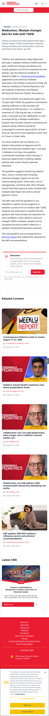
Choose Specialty (22, 10)
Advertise (25, 625)
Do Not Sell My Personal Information (24, 641)
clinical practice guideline (33, 76)
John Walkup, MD (12, 441)
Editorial (24, 630)
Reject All (27, 705)
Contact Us (24, 627)
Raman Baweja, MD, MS (15, 391)
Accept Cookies (27, 712)
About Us (24, 622)
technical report (9, 237)
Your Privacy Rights (24, 644)
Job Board (24, 633)
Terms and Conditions (24, 636)
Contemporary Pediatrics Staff (17, 343)
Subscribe (36, 272)
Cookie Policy (20, 694)
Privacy (24, 638)
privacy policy (8, 279)
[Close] (45, 672)
